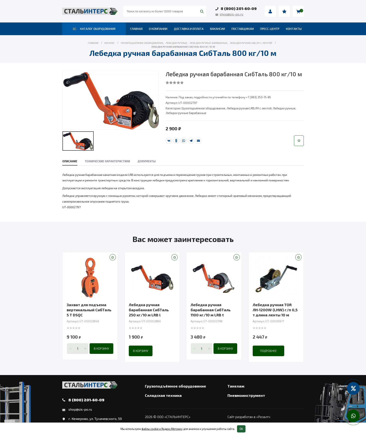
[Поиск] (202, 11)
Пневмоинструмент (246, 395)
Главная (136, 29)
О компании (158, 29)
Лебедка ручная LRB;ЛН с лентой (249, 108)
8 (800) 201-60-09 (239, 8)
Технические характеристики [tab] (107, 161)
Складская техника (163, 395)
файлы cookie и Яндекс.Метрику (162, 429)
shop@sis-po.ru (231, 14)
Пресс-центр (269, 29)
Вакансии (217, 29)
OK (241, 429)
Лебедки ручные (284, 108)
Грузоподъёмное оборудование (203, 108)
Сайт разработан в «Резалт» (248, 417)
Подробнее (268, 351)
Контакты (294, 29)
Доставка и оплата (189, 29)
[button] (299, 140)
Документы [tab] (146, 161)
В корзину (101, 348)
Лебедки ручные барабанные (186, 113)
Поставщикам (243, 29)
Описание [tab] (69, 161)
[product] (90, 277)
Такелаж (235, 386)
